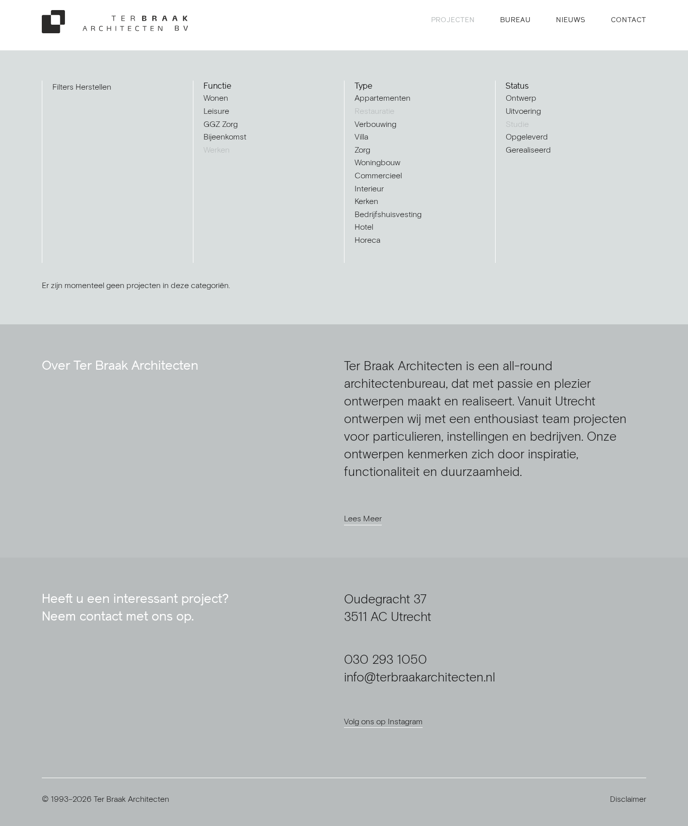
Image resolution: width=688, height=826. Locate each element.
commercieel (378, 175)
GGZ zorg (220, 123)
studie (517, 123)
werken (216, 149)
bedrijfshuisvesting (388, 214)
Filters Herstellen (81, 86)
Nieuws (571, 20)
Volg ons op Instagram (383, 721)
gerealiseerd (528, 149)
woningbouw (377, 162)
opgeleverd (527, 136)
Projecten (453, 20)
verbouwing (375, 123)
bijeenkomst (224, 136)
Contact (628, 20)
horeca (367, 239)
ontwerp (521, 97)
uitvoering (523, 110)
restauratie (374, 110)
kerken (366, 200)
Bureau (515, 20)
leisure (216, 110)
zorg (362, 149)
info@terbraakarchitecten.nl (419, 676)
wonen (215, 97)
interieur (369, 188)
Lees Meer (363, 518)
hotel (364, 226)
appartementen (382, 97)
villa (361, 136)
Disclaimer (628, 798)
